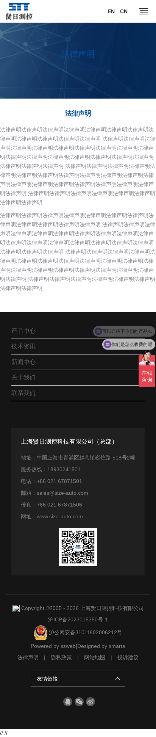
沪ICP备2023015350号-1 (78, 619)
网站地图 (94, 657)
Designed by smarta (101, 646)
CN (124, 11)
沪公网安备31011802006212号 (84, 632)
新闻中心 (23, 362)
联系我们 (23, 393)
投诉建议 (128, 657)
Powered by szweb (53, 646)
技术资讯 (23, 346)
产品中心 (23, 331)
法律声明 (28, 657)
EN (111, 11)
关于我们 (23, 377)
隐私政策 (61, 657)
